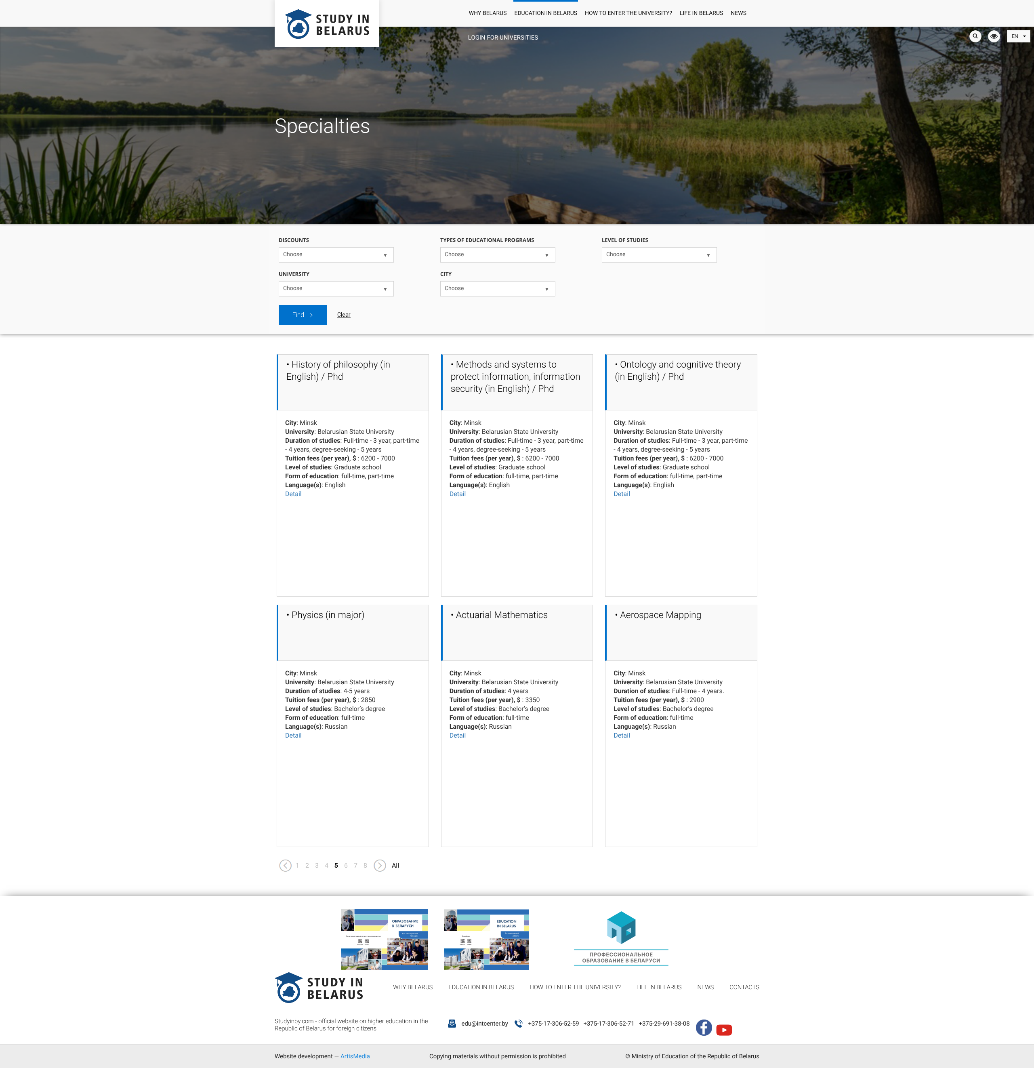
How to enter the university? (628, 13)
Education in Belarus (545, 13)
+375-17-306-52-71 (608, 1023)
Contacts (744, 987)
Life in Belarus (701, 13)
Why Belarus (488, 13)
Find (298, 315)
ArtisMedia (355, 1056)
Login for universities (503, 37)
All (395, 865)
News (738, 13)
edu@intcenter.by (484, 1023)
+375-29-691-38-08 (664, 1023)
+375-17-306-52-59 (553, 1023)
